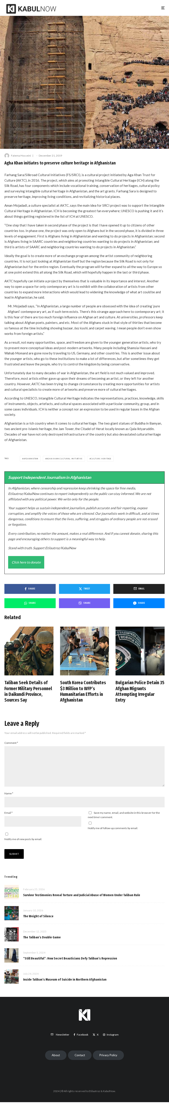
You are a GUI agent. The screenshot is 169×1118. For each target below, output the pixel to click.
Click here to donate (26, 562)
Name (8, 793)
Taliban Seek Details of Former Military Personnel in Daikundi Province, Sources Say (28, 691)
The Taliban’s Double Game (42, 937)
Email (8, 812)
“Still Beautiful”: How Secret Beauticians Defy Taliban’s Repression (70, 958)
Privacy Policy (108, 1055)
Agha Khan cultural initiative (64, 459)
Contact (80, 1055)
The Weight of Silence (38, 916)
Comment (11, 742)
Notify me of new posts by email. (23, 839)
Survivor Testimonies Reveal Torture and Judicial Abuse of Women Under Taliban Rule (81, 895)
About (56, 1055)
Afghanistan (31, 459)
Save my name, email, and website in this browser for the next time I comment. (124, 815)
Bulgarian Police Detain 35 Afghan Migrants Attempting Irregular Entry (140, 691)
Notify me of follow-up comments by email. (113, 828)
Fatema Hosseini (21, 155)
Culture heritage (101, 459)
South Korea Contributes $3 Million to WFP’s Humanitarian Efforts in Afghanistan (83, 691)
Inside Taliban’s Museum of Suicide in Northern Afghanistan (65, 979)
